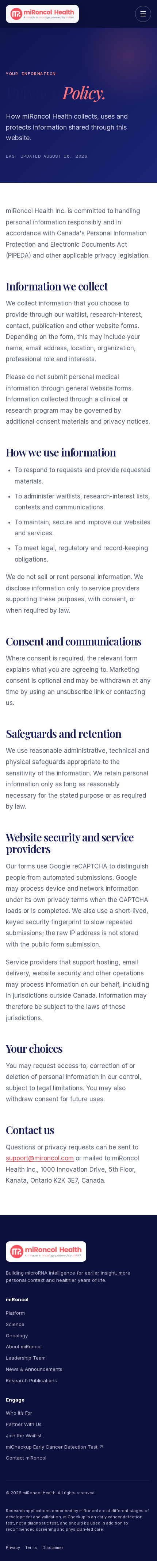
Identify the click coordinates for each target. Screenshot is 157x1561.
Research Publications (31, 1380)
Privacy (13, 1547)
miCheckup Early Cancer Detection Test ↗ (54, 1447)
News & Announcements (34, 1369)
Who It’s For (19, 1413)
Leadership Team (26, 1358)
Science (15, 1324)
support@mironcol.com (40, 1158)
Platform (15, 1313)
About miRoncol (24, 1346)
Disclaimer (52, 1547)
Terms (31, 1547)
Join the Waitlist (24, 1435)
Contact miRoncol (26, 1458)
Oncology (17, 1335)
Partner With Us (24, 1424)
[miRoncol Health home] (42, 14)
